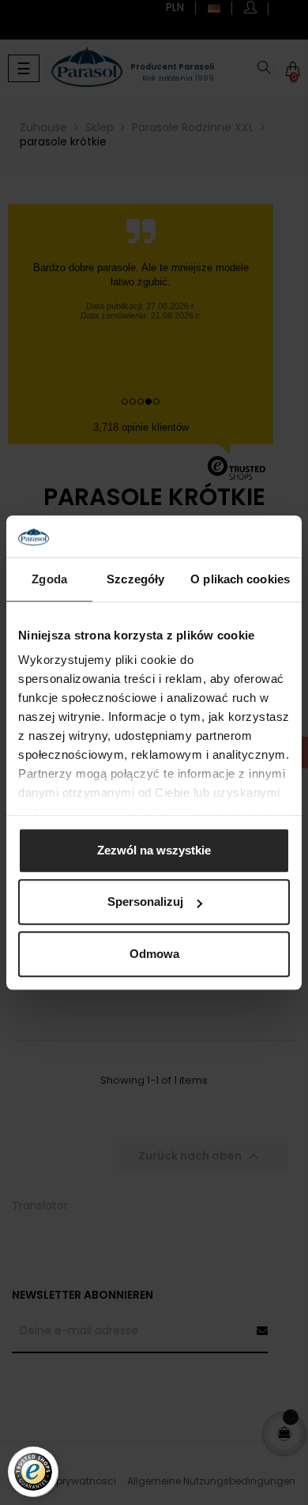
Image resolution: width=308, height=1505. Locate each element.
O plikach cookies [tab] (240, 579)
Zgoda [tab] (49, 579)
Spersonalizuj (145, 901)
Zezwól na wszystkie (154, 850)
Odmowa (154, 953)
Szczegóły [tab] (135, 579)
